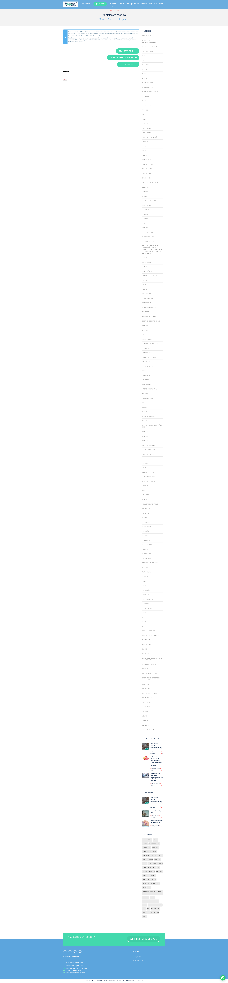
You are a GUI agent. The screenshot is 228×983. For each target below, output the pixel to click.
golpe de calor (158, 863)
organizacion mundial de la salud (152, 892)
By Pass (144, 146)
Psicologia (145, 603)
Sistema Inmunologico (149, 673)
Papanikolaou (146, 572)
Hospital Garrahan (148, 398)
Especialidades (127, 64)
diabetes (157, 859)
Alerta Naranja (147, 87)
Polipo (144, 585)
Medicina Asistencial (149, 477)
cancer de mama (154, 844)
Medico (144, 490)
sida (144, 909)
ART (143, 114)
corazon (145, 214)
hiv (158, 867)
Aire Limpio (145, 69)
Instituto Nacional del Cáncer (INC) (152, 426)
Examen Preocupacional (150, 343)
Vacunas (145, 711)
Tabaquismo (146, 684)
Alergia (144, 74)
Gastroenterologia (149, 357)
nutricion (146, 883)
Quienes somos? (147, 608)
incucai (145, 871)
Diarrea (144, 289)
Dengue (144, 257)
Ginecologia (146, 362)
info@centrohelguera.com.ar (73, 970)
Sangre (144, 649)
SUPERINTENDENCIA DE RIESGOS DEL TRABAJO (151, 679)
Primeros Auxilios (148, 599)
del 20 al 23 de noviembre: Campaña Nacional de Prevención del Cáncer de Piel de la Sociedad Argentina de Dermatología (152, 249)
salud (145, 905)
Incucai (144, 407)
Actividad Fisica (147, 51)
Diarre (144, 285)
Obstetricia (146, 540)
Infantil (144, 411)
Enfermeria (146, 325)
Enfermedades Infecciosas (151, 321)
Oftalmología (147, 545)
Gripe (144, 371)
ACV (143, 55)
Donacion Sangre (148, 298)
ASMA (143, 119)
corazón (155, 847)
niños (154, 879)
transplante (155, 909)
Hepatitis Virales (147, 384)
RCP (143, 617)
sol (148, 909)
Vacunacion (146, 707)
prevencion (146, 901)
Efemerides (145, 312)
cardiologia (147, 847)
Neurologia (146, 522)
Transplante (146, 689)
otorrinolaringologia (150, 563)
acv (144, 840)
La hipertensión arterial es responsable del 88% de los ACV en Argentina (157, 777)
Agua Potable (146, 64)
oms (149, 887)
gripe (144, 867)
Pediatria (145, 581)
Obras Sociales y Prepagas (122, 58)
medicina (159, 871)
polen (152, 897)
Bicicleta (145, 123)
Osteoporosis (146, 558)
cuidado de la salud (149, 855)
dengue (160, 855)
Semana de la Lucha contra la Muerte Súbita (152, 659)
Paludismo (145, 567)
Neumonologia (147, 517)
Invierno (145, 431)
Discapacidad (146, 294)
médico (153, 875)
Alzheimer (145, 96)
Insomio (144, 420)
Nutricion (145, 535)
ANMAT (144, 101)
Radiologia (146, 613)
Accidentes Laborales (149, 46)
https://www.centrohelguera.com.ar (75, 972)
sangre (150, 905)
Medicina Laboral (148, 486)
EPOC (143, 334)
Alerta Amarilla (147, 83)
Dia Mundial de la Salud (150, 275)
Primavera (145, 594)
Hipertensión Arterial (149, 389)
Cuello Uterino (147, 232)
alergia (149, 840)
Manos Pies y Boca (148, 472)
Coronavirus (146, 219)
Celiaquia (145, 187)
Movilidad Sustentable (150, 504)
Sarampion (145, 653)
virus (144, 916)
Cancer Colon (147, 160)
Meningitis (145, 495)
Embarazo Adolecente (149, 316)
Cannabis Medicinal (148, 164)
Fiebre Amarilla (147, 348)
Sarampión (158, 905)
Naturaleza (146, 508)
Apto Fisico (146, 110)
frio (150, 863)
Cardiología (146, 178)
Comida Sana (146, 205)
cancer (145, 844)
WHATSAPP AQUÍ (138, 960)
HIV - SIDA (145, 393)
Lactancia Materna (148, 449)
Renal (144, 626)
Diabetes (145, 280)
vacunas (145, 913)
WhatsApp (101, 4)
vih (158, 913)
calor (144, 151)
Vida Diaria (145, 725)
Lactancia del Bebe (148, 445)
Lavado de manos (148, 454)
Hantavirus (146, 375)
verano (152, 913)
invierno (152, 871)
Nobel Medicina (147, 526)
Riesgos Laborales (148, 631)
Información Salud (148, 416)
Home (107, 11)
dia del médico (147, 271)
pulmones (155, 901)
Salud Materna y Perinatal (151, 635)
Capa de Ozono (147, 173)
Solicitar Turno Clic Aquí (143, 939)
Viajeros (145, 720)
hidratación (151, 867)
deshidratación (148, 859)
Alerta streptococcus (150, 92)
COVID (144, 223)
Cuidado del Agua (148, 241)
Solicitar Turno (126, 51)
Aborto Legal (146, 36)
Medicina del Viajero (149, 481)
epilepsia (145, 330)
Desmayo (145, 266)
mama (144, 468)
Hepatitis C (145, 380)
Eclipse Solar (146, 303)
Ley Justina (146, 458)
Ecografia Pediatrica (149, 307)
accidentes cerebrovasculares (149, 41)
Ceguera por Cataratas (150, 182)
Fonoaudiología (147, 352)
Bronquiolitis (146, 128)
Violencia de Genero (149, 729)
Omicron (145, 549)
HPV (143, 402)
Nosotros (88, 4)
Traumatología (147, 698)
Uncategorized (147, 702)
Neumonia (145, 513)
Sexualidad (146, 669)
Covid (154, 851)
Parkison (145, 576)
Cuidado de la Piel (148, 237)
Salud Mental (146, 640)
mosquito (146, 875)
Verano (144, 716)
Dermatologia (147, 262)
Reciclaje (145, 622)
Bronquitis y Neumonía (149, 137)
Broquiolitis (146, 141)
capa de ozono (147, 169)
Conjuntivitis (146, 209)
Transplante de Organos (150, 693)
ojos (144, 887)
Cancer (144, 155)
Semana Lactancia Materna (151, 664)
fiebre (145, 863)
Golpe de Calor (147, 366)
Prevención (146, 590)
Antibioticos (146, 105)
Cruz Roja (145, 228)
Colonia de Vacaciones (150, 200)
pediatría (146, 897)
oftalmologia (155, 883)
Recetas (161, 4)
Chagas (144, 196)
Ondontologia (147, 554)
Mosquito (145, 499)
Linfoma (144, 463)
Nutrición (145, 531)
